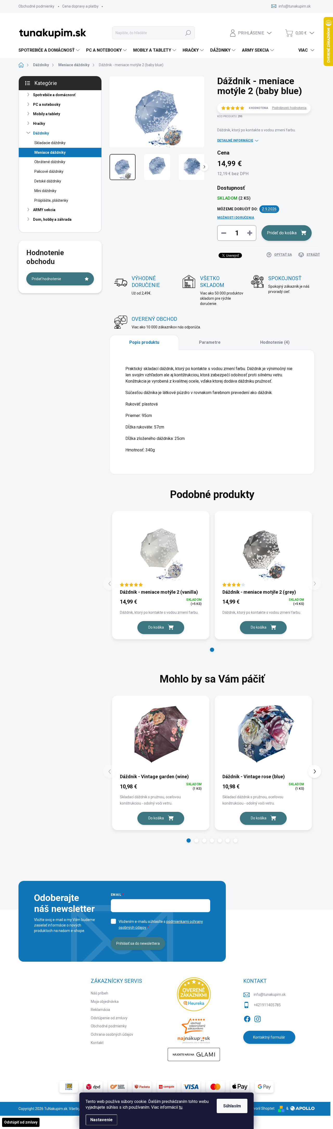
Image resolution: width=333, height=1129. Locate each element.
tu (180, 1107)
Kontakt (97, 1043)
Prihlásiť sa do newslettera (138, 943)
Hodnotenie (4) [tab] (275, 342)
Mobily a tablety (46, 114)
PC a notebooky (46, 104)
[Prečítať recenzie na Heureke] (194, 994)
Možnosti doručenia (235, 217)
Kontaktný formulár (269, 1037)
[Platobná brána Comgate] (166, 1087)
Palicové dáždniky (48, 171)
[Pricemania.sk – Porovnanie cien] (194, 1029)
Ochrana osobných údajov (112, 1034)
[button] (212, 650)
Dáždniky (41, 133)
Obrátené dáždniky (49, 162)
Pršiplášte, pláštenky (51, 200)
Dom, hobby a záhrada (52, 219)
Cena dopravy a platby (80, 6)
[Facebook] (247, 1018)
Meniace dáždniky (50, 152)
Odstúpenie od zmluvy (109, 1018)
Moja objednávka (105, 1001)
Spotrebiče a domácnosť (54, 95)
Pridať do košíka (282, 232)
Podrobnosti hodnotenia (289, 108)
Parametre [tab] (210, 342)
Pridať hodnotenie (46, 279)
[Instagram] (257, 1018)
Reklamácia (100, 1010)
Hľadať (188, 33)
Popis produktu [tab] (144, 342)
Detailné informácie (235, 140)
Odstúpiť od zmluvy (20, 1122)
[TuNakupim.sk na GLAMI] (194, 1054)
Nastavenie (101, 1119)
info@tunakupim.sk (270, 994)
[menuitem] (49, 50)
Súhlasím (232, 1105)
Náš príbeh (99, 993)
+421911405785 (267, 1005)
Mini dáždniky (45, 191)
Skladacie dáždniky (50, 143)
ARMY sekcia (44, 210)
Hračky (39, 123)
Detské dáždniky (47, 181)
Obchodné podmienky (36, 6)
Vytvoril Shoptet (261, 1108)
